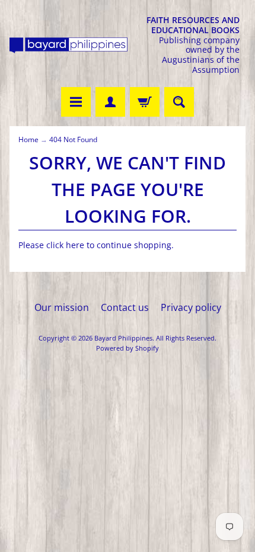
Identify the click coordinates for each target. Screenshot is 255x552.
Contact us (125, 307)
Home (28, 139)
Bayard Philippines (123, 337)
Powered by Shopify (127, 348)
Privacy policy (191, 307)
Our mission (61, 307)
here (75, 245)
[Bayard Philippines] (68, 45)
